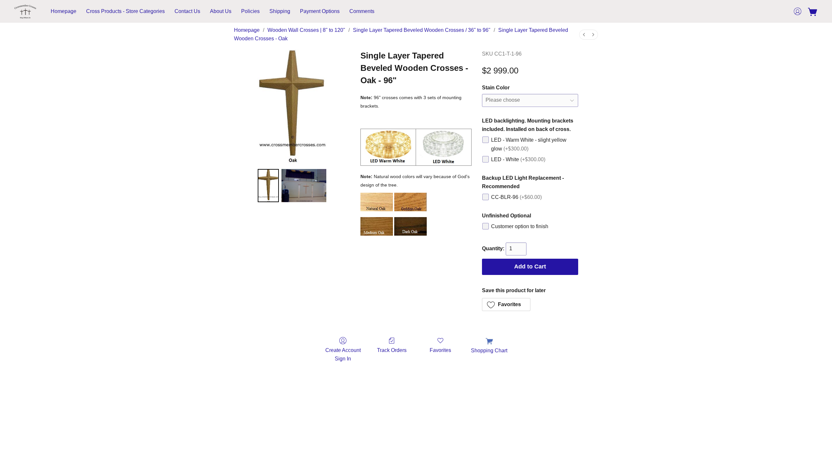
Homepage (63, 11)
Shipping (279, 11)
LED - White (518, 159)
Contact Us (187, 11)
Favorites (440, 350)
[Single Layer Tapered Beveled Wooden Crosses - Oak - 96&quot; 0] (268, 185)
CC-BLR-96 (516, 197)
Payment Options (320, 11)
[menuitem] (584, 34)
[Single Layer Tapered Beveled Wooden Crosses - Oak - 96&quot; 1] (303, 185)
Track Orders (392, 350)
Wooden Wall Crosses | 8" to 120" (306, 30)
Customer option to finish (519, 226)
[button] (25, 11)
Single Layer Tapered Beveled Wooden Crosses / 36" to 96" (421, 30)
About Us (220, 11)
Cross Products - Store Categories (125, 11)
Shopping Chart (489, 350)
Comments (361, 11)
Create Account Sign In (343, 354)
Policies (250, 11)
